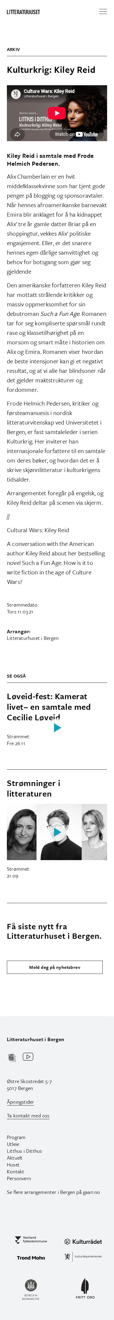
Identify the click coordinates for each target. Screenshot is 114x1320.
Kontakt (15, 1171)
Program (16, 1137)
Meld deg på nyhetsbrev (54, 967)
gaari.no (91, 1191)
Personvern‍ (19, 1178)
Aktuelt (15, 1157)
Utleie (13, 1143)
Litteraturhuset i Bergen (35, 1039)
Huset (13, 1164)
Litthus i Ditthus (24, 1150)
